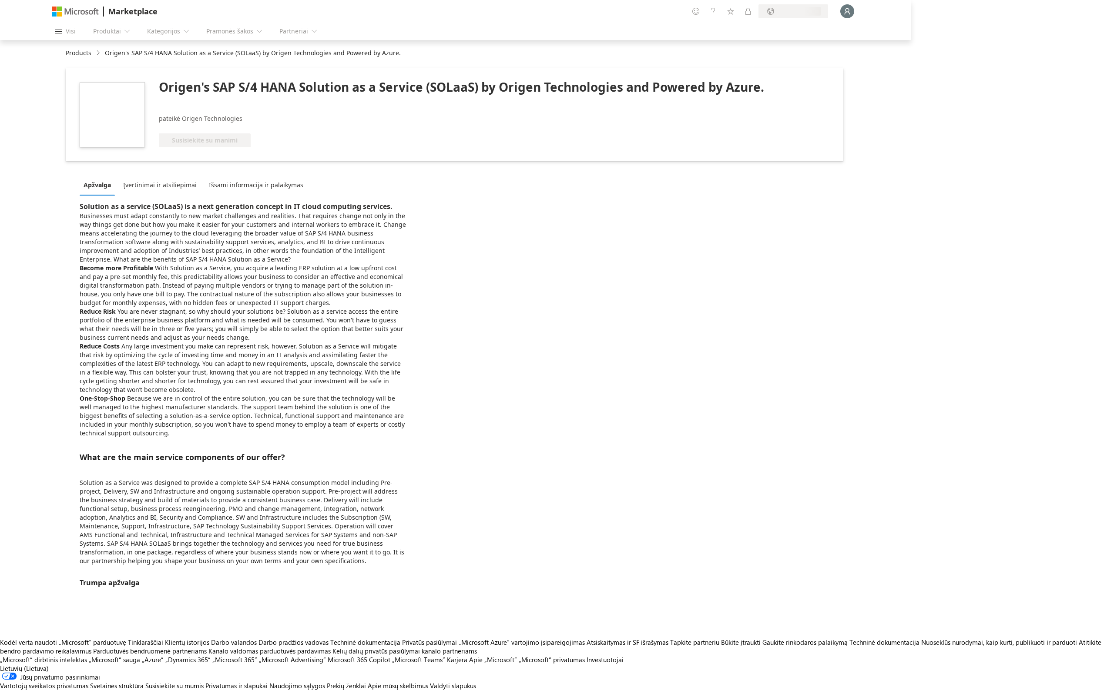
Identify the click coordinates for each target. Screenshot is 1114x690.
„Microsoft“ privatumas (552, 659)
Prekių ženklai (346, 685)
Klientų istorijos (187, 642)
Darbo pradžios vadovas (293, 642)
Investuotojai (605, 659)
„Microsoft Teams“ (418, 659)
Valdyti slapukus (453, 685)
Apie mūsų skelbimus (398, 685)
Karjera (457, 659)
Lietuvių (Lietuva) (24, 668)
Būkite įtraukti (741, 642)
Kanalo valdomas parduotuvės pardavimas (269, 651)
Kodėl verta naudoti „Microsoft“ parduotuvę (63, 642)
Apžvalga (97, 185)
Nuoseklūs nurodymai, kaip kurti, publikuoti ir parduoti (999, 642)
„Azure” (153, 659)
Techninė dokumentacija (365, 642)
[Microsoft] (75, 12)
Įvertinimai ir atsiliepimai (160, 185)
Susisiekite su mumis (174, 685)
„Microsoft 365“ (234, 659)
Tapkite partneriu (694, 642)
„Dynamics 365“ (188, 659)
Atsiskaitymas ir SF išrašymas (627, 642)
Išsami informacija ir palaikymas (256, 185)
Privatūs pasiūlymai (429, 642)
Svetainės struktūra (117, 685)
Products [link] (78, 53)
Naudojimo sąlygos (297, 685)
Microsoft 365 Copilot (359, 659)
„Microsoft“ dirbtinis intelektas (43, 659)
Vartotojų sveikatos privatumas (44, 685)
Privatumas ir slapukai (236, 685)
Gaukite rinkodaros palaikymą (805, 642)
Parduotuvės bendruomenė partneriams (150, 651)
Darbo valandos (234, 642)
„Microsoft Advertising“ (292, 659)
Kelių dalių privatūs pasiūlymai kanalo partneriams (404, 651)
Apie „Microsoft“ (493, 659)
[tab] (99, 184)
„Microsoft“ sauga (114, 659)
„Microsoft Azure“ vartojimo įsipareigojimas (523, 642)
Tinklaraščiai (145, 642)
